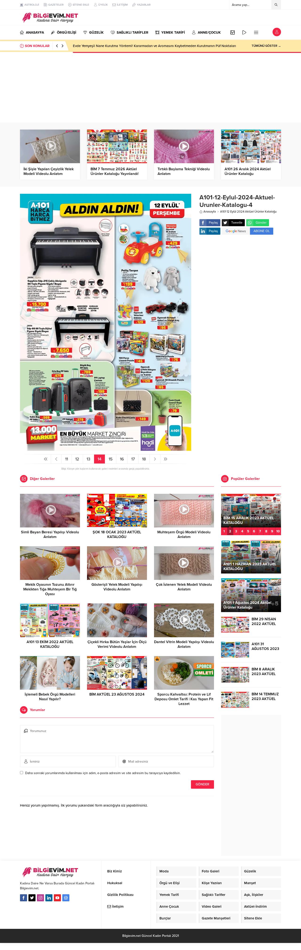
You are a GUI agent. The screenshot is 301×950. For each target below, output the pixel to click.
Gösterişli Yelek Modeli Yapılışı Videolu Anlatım (116, 587)
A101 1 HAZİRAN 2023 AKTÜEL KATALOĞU (249, 566)
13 (88, 459)
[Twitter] (32, 897)
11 (66, 459)
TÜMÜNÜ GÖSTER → (266, 46)
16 (122, 459)
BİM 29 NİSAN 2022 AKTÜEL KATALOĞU (264, 624)
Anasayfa (209, 212)
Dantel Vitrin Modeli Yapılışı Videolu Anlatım (184, 644)
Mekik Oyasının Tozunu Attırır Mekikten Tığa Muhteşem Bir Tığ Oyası (50, 589)
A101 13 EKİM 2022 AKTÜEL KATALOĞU (50, 644)
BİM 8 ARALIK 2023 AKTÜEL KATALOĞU (264, 674)
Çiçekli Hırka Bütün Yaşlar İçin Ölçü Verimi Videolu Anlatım (117, 644)
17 (133, 459)
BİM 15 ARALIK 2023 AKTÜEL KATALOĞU (248, 520)
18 (144, 459)
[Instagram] (40, 897)
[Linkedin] (48, 897)
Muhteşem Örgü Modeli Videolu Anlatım (183, 534)
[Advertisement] (150, 87)
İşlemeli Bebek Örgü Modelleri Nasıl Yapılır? (50, 696)
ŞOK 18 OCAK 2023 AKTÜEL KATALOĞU (117, 534)
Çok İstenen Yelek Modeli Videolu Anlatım (184, 587)
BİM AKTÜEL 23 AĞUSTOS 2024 (116, 694)
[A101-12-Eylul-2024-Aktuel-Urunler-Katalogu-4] (105, 449)
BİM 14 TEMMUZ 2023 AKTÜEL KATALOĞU (265, 699)
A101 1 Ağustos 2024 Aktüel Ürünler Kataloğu (247, 605)
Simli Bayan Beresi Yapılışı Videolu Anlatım (50, 534)
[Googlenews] (65, 897)
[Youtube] (57, 897)
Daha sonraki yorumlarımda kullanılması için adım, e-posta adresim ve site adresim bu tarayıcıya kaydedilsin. (103, 773)
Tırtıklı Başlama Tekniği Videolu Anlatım (184, 171)
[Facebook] (23, 897)
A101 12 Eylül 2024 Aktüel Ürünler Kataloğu (248, 212)
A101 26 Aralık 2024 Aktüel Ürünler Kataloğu (248, 171)
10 (278, 531)
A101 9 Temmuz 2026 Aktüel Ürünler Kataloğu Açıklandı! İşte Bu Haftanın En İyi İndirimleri (143, 46)
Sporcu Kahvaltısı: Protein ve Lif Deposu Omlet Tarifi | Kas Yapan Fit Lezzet (183, 699)
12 (77, 459)
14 (99, 459)
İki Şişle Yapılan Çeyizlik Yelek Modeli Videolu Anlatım (49, 171)
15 (111, 459)
